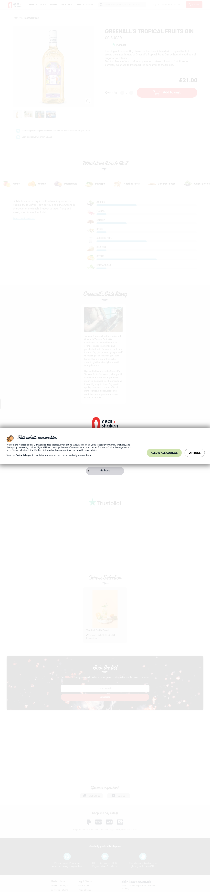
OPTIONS (195, 453)
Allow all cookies (164, 453)
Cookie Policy (22, 456)
